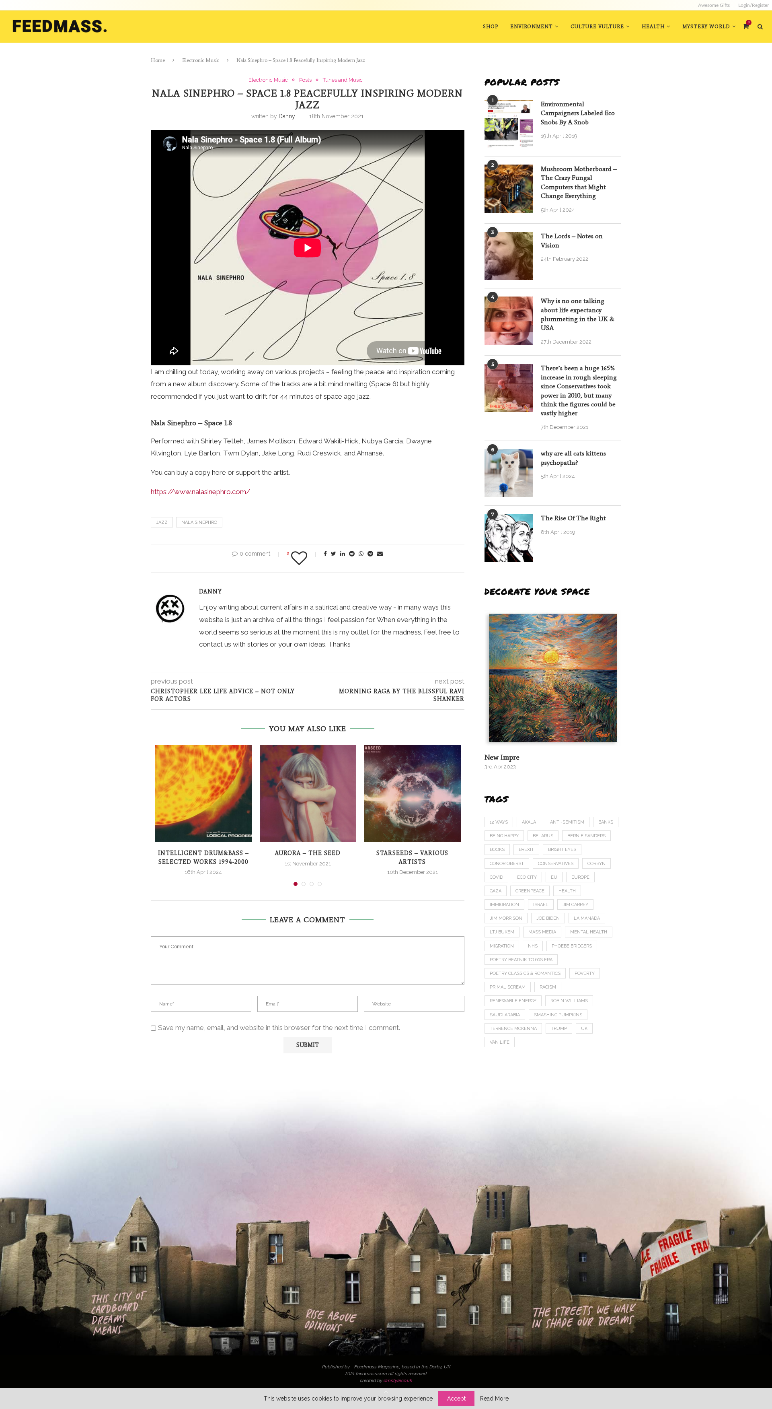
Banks (605, 822)
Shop (490, 26)
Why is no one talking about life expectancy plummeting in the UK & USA (577, 314)
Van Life (499, 1042)
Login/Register (753, 5)
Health (653, 26)
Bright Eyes (562, 849)
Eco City (527, 877)
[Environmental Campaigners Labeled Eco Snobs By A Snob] (509, 124)
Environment (531, 26)
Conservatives (555, 863)
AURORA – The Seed (308, 853)
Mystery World (706, 26)
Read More (494, 1398)
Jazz (162, 522)
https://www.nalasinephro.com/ (200, 492)
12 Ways (499, 822)
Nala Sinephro (199, 522)
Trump (559, 1028)
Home (158, 60)
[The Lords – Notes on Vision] (509, 256)
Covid (496, 877)
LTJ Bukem (502, 932)
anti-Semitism (567, 822)
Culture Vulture (597, 26)
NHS (533, 946)
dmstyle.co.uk (398, 1380)
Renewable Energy (513, 1000)
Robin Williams (569, 1000)
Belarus (543, 835)
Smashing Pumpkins (558, 1015)
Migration (502, 946)
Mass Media (542, 932)
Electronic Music (200, 60)
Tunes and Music (343, 80)
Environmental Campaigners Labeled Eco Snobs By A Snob (578, 113)
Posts (305, 80)
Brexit (526, 849)
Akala (529, 822)
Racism (548, 987)
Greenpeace (529, 891)
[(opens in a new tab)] (553, 678)
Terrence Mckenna (513, 1028)
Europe (580, 877)
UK (584, 1028)
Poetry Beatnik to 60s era (521, 959)
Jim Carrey (575, 904)
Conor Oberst (507, 863)
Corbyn (596, 863)
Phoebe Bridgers (572, 946)
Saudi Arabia (505, 1015)
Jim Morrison (506, 918)
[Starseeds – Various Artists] (412, 793)
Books (497, 849)
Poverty (585, 973)
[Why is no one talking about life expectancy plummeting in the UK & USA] (509, 321)
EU (554, 877)
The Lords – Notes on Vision (572, 240)
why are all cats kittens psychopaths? (573, 457)
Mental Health (588, 932)
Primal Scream (508, 987)
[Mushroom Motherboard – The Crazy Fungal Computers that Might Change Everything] (509, 189)
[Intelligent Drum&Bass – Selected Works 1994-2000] (203, 793)
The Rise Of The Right (573, 518)
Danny (287, 116)
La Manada (587, 918)
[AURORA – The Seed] (308, 793)
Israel (540, 904)
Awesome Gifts (714, 5)
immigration (504, 904)
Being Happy (504, 835)
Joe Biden (548, 918)
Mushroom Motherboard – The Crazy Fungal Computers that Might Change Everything (579, 182)
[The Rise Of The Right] (509, 538)
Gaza (495, 891)
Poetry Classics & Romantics (525, 973)
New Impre (502, 757)
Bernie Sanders (586, 835)
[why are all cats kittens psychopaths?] (509, 473)
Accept (456, 1398)
